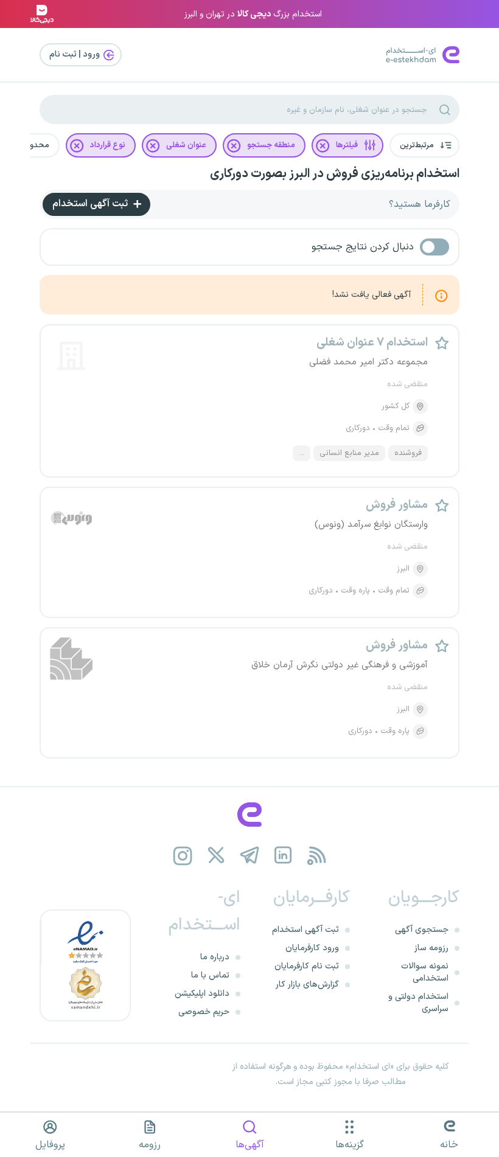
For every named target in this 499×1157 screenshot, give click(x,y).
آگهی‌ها (250, 1145)
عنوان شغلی (186, 145)
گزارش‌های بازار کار (307, 984)
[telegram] (249, 855)
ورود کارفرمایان (312, 948)
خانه (449, 1145)
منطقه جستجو (271, 145)
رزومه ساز (431, 948)
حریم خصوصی (203, 1012)
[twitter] (216, 855)
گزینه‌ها (349, 1145)
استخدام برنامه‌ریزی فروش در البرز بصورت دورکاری (334, 174)
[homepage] (249, 814)
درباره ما (214, 957)
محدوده (35, 145)
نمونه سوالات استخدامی (424, 972)
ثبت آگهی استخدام (91, 203)
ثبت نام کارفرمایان (306, 966)
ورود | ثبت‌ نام (75, 54)
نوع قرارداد (107, 145)
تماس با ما (210, 975)
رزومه (150, 1145)
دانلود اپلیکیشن (202, 993)
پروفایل (50, 1145)
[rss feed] (316, 855)
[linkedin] (283, 855)
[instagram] (183, 855)
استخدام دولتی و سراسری (418, 1002)
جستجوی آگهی (421, 929)
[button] (424, 145)
